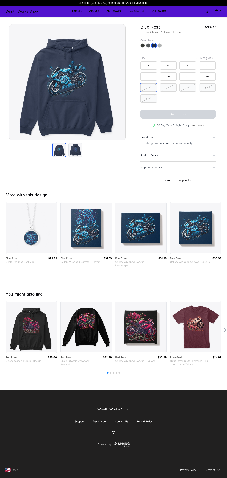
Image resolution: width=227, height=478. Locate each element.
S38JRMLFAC (99, 2)
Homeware (114, 11)
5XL (207, 76)
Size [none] (143, 58)
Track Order (100, 421)
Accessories (137, 11)
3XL (168, 76)
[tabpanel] (67, 82)
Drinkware (159, 11)
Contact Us (121, 421)
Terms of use (212, 469)
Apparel (94, 11)
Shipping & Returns (152, 167)
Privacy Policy (188, 469)
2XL (149, 76)
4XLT (149, 98)
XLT (168, 87)
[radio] (148, 65)
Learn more (197, 125)
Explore (77, 11)
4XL (188, 76)
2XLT (188, 87)
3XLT (207, 87)
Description (147, 137)
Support (79, 421)
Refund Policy (145, 421)
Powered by (104, 444)
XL (207, 65)
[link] (31, 228)
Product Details (149, 155)
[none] (204, 58)
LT (149, 87)
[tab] (59, 150)
